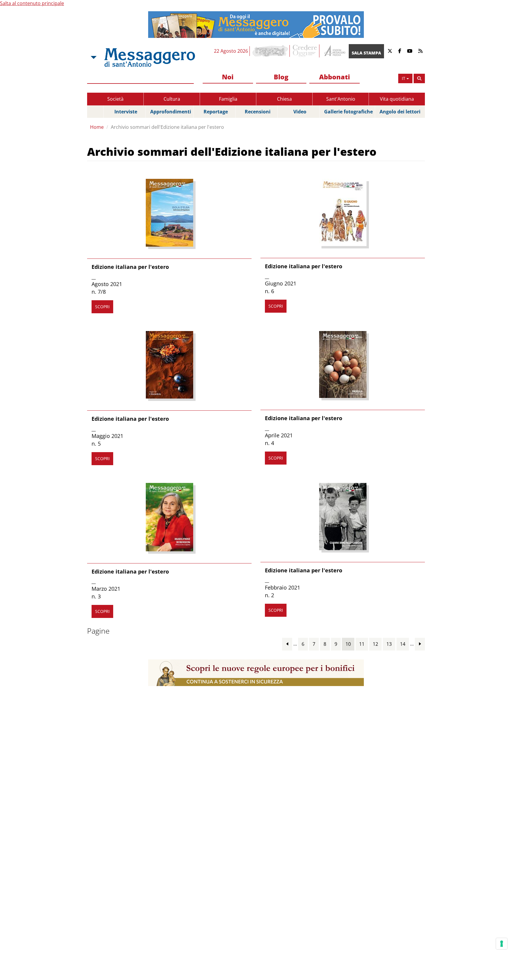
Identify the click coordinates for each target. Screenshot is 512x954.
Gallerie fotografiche (348, 111)
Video (299, 111)
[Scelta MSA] (93, 57)
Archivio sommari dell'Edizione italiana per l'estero (167, 127)
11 (361, 644)
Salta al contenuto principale (32, 3)
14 (402, 644)
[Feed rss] (420, 51)
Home (97, 127)
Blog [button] (281, 76)
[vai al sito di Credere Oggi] (305, 50)
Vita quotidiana (397, 99)
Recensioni (258, 111)
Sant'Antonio (340, 99)
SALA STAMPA (366, 53)
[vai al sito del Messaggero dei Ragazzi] (270, 51)
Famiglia (228, 99)
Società (115, 99)
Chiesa (284, 99)
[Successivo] (419, 644)
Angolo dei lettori (400, 111)
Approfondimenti (170, 111)
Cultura (172, 99)
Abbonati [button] (334, 76)
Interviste (125, 111)
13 (389, 644)
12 (375, 644)
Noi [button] (227, 76)
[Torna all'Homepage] (149, 57)
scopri (102, 306)
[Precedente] (287, 644)
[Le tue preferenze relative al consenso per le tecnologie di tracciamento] (501, 943)
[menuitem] (228, 77)
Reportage (216, 111)
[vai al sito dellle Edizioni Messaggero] (334, 51)
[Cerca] (419, 78)
